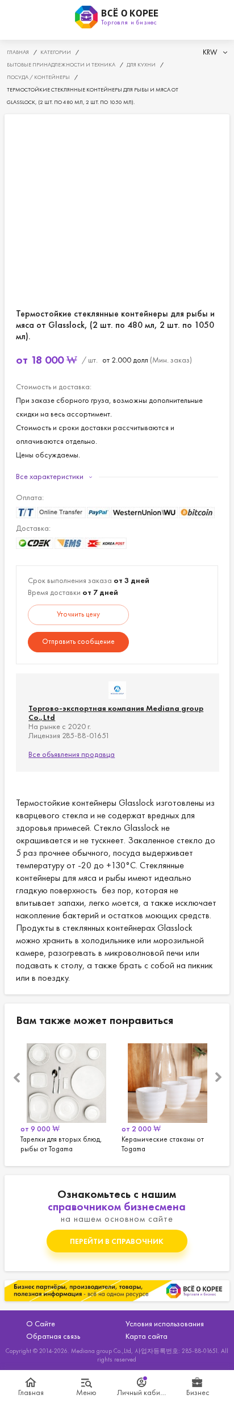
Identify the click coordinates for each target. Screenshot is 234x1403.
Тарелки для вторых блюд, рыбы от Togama (66, 1096)
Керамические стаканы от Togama (168, 1096)
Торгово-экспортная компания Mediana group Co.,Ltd (115, 712)
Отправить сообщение (78, 641)
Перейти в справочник (117, 1241)
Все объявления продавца (71, 754)
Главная (31, 1392)
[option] (66, 1096)
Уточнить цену (78, 614)
